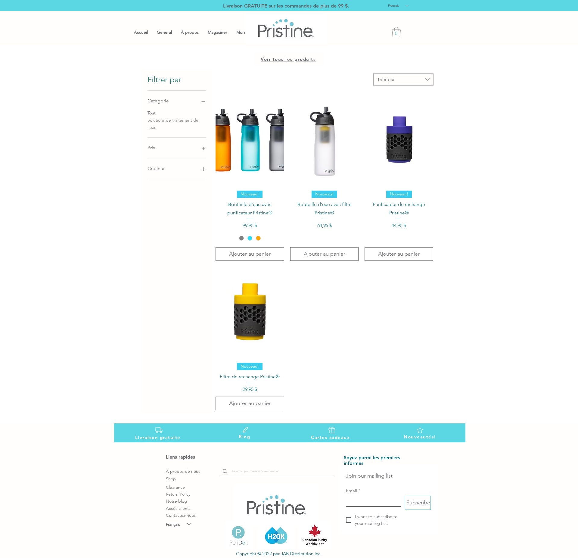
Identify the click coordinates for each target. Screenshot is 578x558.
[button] (396, 32)
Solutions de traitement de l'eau (173, 123)
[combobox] (403, 79)
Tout (152, 113)
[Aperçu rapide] (250, 140)
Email (353, 491)
